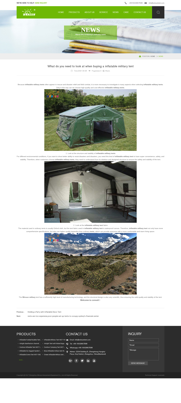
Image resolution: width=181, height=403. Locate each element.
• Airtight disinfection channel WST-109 (29, 343)
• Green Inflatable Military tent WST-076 (54, 354)
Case (126, 12)
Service (103, 12)
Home (61, 12)
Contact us (140, 12)
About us (89, 12)
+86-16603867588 (85, 348)
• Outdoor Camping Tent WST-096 (54, 347)
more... (21, 360)
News (116, 12)
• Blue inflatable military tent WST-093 (54, 351)
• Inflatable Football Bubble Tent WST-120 (29, 340)
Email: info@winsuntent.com (80, 340)
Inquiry (135, 334)
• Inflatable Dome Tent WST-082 (29, 354)
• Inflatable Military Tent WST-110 (54, 340)
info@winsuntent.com (156, 3)
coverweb (161, 375)
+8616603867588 (136, 3)
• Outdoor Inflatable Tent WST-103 (29, 347)
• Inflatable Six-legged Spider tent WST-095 (29, 351)
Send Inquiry (41, 3)
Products (74, 12)
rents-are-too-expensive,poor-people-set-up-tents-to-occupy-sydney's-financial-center (63, 316)
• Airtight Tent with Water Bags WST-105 (54, 343)
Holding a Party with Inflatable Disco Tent (44, 312)
